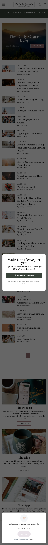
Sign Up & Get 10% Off (24, 275)
